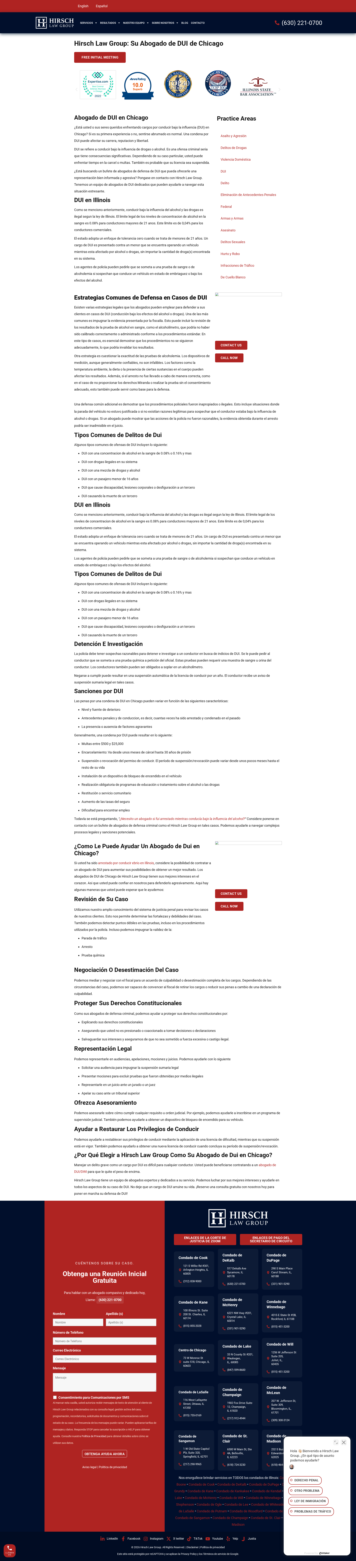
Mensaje (60, 1368)
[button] (76, 89)
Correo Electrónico (68, 1350)
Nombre (60, 1314)
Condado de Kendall (266, 1491)
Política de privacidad (113, 1467)
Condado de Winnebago (263, 1498)
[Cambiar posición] (336, 1442)
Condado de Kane (193, 1302)
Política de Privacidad (94, 1436)
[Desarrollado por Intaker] (324, 1553)
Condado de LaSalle (193, 1392)
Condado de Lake (236, 1346)
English (83, 6)
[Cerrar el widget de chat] (344, 1442)
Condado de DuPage (264, 1484)
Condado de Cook (193, 1257)
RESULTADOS (108, 22)
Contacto (198, 22)
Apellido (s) (115, 1314)
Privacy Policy (189, 1553)
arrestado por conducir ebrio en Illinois (126, 863)
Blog (184, 22)
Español (102, 6)
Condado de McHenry (201, 1498)
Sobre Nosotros (163, 22)
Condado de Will (280, 1344)
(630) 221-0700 (110, 1300)
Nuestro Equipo (134, 22)
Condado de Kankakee (232, 1491)
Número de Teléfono (68, 1332)
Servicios (86, 22)
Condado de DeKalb (231, 1484)
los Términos (206, 1553)
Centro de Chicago (192, 1350)
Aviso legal (89, 1467)
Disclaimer (193, 1547)
